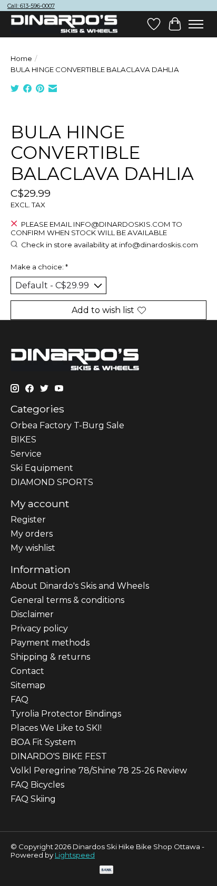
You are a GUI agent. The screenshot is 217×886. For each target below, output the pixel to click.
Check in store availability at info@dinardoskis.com (109, 244)
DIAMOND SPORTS (52, 482)
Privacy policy (39, 628)
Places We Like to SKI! (56, 728)
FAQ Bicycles (37, 785)
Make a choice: (39, 267)
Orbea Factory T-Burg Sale (67, 425)
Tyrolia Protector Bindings (66, 714)
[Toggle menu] (195, 24)
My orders (32, 534)
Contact (27, 671)
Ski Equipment (42, 468)
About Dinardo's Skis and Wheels (80, 586)
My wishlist (33, 548)
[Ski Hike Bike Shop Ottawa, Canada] (64, 24)
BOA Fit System (43, 742)
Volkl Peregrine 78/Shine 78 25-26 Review (99, 771)
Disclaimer (32, 614)
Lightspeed (75, 855)
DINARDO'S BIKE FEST (59, 756)
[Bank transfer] (106, 870)
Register (28, 520)
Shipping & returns (50, 657)
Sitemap (28, 685)
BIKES (23, 440)
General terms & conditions (67, 600)
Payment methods (50, 643)
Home (21, 58)
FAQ (19, 699)
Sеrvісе (26, 454)
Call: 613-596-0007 (31, 5)
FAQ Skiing (33, 799)
